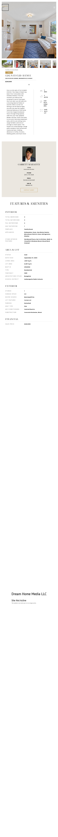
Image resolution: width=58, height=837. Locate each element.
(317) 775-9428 (29, 175)
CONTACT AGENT (29, 190)
